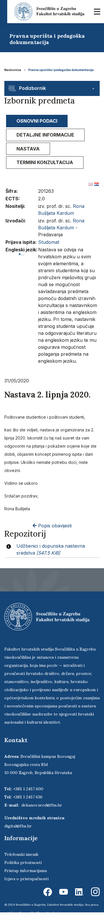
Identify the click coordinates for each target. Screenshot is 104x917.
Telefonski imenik (21, 854)
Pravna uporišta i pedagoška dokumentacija (61, 70)
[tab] (37, 121)
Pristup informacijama (25, 870)
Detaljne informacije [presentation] (45, 135)
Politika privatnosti (23, 862)
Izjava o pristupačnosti (26, 878)
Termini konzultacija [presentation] (44, 162)
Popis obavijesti (54, 526)
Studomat (48, 242)
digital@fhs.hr (18, 826)
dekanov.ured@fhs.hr (41, 805)
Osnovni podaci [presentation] (36, 121)
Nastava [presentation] (28, 149)
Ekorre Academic (49, 913)
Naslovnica (12, 70)
